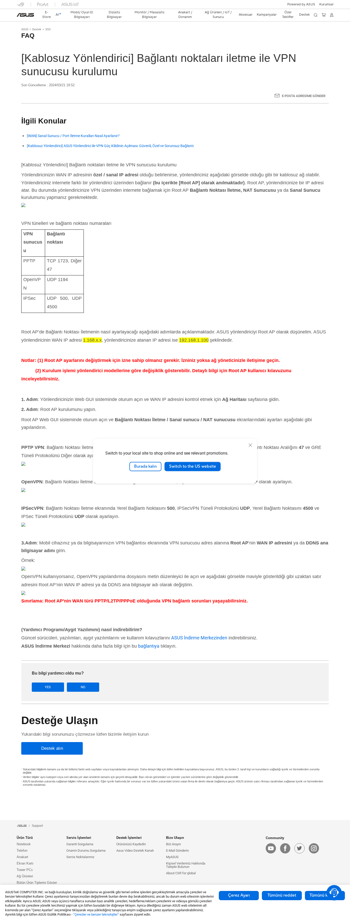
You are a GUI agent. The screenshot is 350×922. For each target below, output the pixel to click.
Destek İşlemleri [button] (129, 837)
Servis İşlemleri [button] (78, 837)
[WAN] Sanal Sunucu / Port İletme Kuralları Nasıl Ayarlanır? (73, 136)
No (83, 687)
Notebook (24, 844)
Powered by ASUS (301, 4)
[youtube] (271, 848)
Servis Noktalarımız (80, 857)
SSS (48, 29)
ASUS (24, 29)
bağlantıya (148, 646)
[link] (25, 15)
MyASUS (172, 857)
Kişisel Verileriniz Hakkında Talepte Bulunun (185, 865)
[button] (326, 4)
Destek (36, 29)
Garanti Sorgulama (79, 844)
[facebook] (285, 848)
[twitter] (299, 848)
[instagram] (314, 848)
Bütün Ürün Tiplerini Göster (37, 882)
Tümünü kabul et (325, 895)
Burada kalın (145, 466)
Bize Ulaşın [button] (175, 837)
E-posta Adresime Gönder (303, 96)
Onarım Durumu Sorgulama (86, 850)
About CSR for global (181, 873)
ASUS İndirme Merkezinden (199, 637)
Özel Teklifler (288, 14)
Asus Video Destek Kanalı (135, 850)
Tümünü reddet (281, 895)
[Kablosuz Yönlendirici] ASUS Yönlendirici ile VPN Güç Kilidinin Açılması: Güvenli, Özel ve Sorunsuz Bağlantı (110, 146)
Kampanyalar (267, 15)
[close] (250, 445)
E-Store (46, 14)
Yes (48, 687)
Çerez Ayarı (239, 895)
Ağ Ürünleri (25, 876)
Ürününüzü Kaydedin (131, 844)
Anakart (22, 857)
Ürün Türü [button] (25, 837)
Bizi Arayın (173, 844)
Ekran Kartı (25, 863)
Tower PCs (25, 869)
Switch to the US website (192, 466)
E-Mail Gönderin (177, 850)
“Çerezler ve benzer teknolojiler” (96, 914)
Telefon (22, 850)
